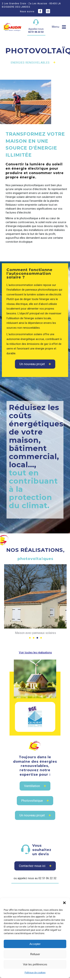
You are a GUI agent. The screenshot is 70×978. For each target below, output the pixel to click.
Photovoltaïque (32, 800)
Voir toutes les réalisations (35, 652)
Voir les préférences (35, 964)
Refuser (35, 954)
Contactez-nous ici (32, 866)
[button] (64, 903)
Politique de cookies (35, 972)
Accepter (35, 943)
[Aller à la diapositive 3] (37, 638)
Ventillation (32, 786)
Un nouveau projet (32, 364)
